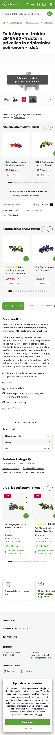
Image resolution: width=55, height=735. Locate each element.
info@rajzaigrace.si (41, 657)
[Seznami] (27, 4)
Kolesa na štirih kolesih (12, 472)
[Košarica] (44, 4)
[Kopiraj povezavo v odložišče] (26, 503)
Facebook (11, 671)
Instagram (29, 671)
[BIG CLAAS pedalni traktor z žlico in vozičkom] (46, 144)
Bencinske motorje (10, 468)
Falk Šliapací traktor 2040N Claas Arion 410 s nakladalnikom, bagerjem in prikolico (16, 272)
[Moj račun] (33, 4)
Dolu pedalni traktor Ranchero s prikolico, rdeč (16, 164)
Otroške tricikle (27, 464)
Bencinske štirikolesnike (33, 468)
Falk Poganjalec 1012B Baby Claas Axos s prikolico (15, 526)
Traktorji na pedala (10, 210)
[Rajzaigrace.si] (3, 22)
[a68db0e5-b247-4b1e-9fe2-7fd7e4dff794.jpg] (16, 506)
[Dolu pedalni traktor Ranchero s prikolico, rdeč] (16, 144)
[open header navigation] (51, 4)
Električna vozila (9, 464)
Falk (40, 210)
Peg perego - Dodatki (35, 472)
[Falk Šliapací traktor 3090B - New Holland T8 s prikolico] (46, 248)
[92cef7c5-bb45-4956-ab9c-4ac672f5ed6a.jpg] (46, 506)
